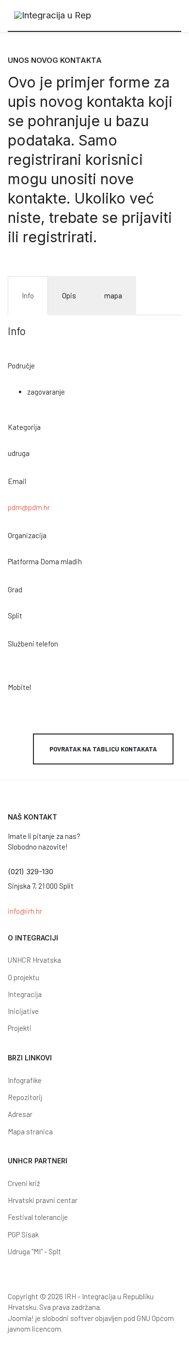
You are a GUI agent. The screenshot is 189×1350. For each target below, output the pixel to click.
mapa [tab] (113, 295)
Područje (21, 365)
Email (17, 481)
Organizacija (27, 535)
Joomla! (21, 1318)
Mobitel (19, 687)
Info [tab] (28, 295)
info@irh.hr (25, 911)
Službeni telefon (33, 643)
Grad (15, 589)
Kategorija (24, 427)
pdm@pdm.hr (29, 507)
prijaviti (147, 217)
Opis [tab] (69, 295)
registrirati (58, 237)
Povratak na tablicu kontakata (103, 749)
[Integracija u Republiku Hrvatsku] (53, 15)
